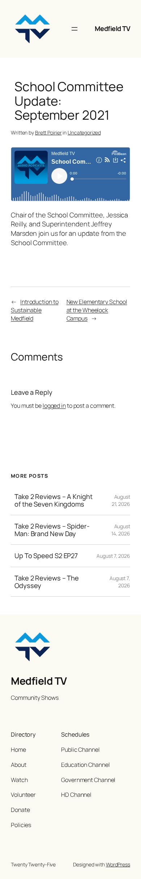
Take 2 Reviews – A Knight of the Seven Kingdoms (53, 500)
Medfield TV (113, 28)
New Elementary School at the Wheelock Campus (97, 310)
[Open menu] (74, 29)
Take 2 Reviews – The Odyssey (46, 581)
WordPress (118, 864)
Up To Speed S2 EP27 (46, 556)
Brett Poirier (48, 132)
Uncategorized (84, 132)
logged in (54, 406)
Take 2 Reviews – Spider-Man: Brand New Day (52, 529)
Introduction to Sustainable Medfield (34, 310)
